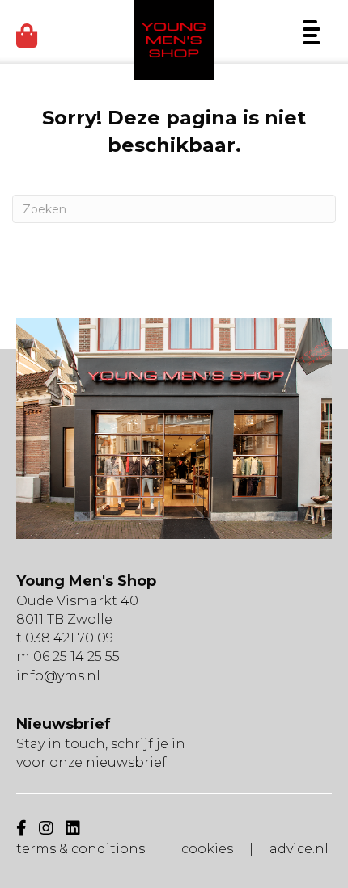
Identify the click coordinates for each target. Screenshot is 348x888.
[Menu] (311, 32)
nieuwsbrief (126, 762)
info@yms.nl (58, 676)
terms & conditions (80, 848)
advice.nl (299, 848)
